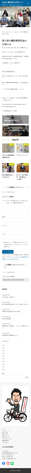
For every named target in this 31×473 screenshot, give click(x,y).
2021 (3, 353)
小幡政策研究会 (7, 111)
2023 (3, 348)
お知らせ (25, 47)
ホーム (3, 429)
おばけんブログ (6, 436)
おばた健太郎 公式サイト (13, 2)
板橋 (15, 111)
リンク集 (4, 442)
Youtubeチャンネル (7, 438)
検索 (3, 373)
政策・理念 (5, 433)
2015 (3, 366)
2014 (3, 369)
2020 (3, 356)
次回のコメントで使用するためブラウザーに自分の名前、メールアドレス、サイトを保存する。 (16, 244)
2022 (3, 350)
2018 (3, 361)
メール (4, 225)
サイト (4, 234)
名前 (4, 217)
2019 (3, 358)
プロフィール (5, 431)
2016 (3, 364)
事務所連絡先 (5, 440)
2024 (3, 345)
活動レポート (5, 435)
